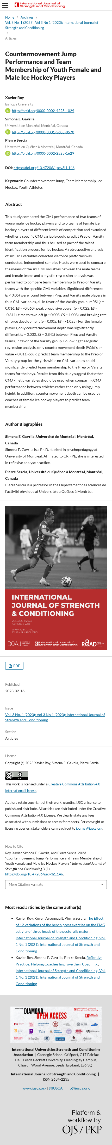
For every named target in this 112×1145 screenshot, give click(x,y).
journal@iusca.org (89, 828)
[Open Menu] (5, 5)
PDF (16, 666)
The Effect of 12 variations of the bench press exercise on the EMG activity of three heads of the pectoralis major (60, 925)
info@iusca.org (77, 1088)
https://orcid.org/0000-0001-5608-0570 (43, 132)
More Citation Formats (26, 884)
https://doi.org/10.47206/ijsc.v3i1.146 (44, 167)
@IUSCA (56, 1088)
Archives (27, 17)
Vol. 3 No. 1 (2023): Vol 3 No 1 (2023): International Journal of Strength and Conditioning (51, 25)
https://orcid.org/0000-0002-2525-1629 (43, 153)
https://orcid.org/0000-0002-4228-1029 (43, 111)
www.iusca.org (34, 1088)
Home (9, 17)
